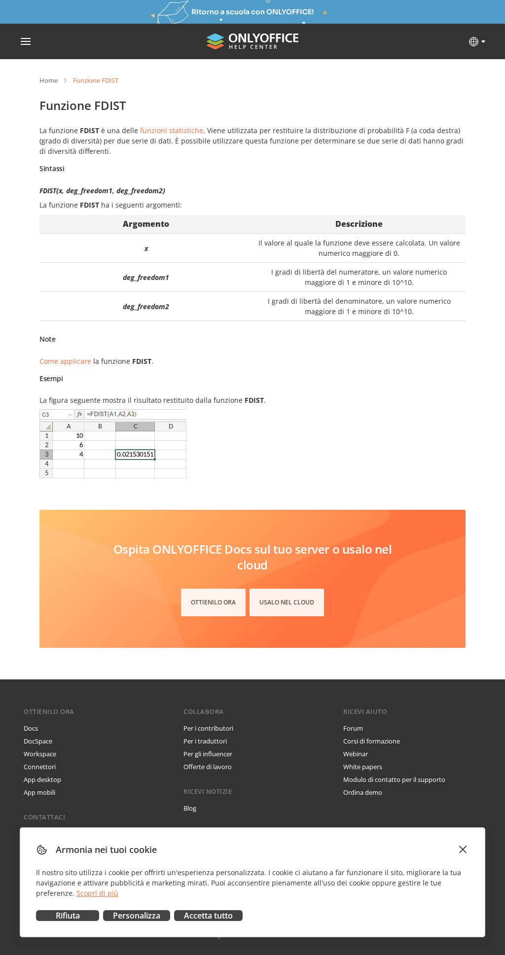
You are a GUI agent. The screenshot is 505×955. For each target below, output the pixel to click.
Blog (189, 808)
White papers (362, 766)
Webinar (355, 753)
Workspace (40, 753)
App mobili (39, 792)
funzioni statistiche (171, 130)
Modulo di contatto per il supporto (394, 779)
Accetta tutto (208, 915)
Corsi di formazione (371, 741)
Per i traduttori (205, 741)
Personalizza (136, 915)
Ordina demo (362, 792)
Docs (31, 728)
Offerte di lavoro (207, 766)
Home (48, 80)
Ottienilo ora (213, 602)
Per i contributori (208, 728)
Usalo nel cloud (286, 602)
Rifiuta (68, 915)
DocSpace (38, 741)
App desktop (42, 779)
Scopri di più (97, 893)
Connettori (40, 766)
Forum (353, 728)
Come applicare (65, 361)
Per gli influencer (207, 753)
